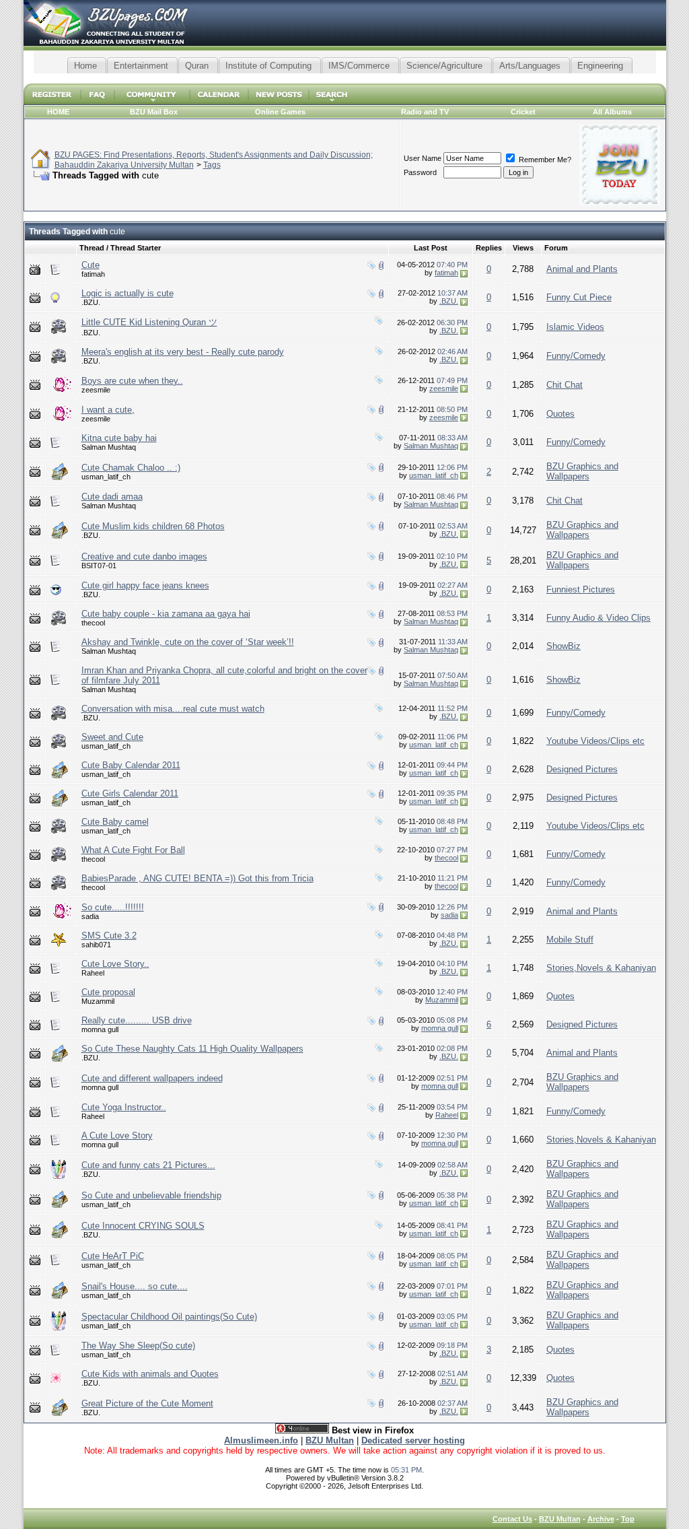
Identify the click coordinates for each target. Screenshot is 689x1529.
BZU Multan (560, 1519)
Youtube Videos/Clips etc (595, 741)
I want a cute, (108, 410)
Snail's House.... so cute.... (134, 1286)
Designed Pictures (582, 769)
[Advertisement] (344, 78)
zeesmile (95, 390)
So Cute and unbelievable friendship (151, 1195)
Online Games (280, 112)
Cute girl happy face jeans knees (145, 585)
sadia (90, 916)
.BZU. (90, 302)
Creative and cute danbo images (144, 556)
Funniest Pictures (580, 589)
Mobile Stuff (569, 940)
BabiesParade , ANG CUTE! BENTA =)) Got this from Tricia (197, 878)
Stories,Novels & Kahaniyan (601, 968)
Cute (90, 265)
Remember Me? (544, 160)
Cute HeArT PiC (112, 1256)
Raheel (92, 973)
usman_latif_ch (106, 477)
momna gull (99, 1029)
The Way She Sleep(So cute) (138, 1345)
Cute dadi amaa (112, 496)
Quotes (560, 414)
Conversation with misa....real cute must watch (172, 709)
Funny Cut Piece (579, 297)
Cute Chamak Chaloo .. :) (130, 468)
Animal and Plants (582, 269)
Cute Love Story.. (115, 964)
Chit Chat (564, 385)
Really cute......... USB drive (136, 1020)
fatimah (93, 274)
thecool (93, 623)
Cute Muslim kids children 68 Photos (153, 526)
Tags (212, 165)
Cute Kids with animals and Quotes (150, 1374)
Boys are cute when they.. (132, 381)
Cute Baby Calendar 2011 (130, 765)
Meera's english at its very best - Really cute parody (182, 352)
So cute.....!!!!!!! (112, 907)
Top (627, 1519)
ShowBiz (563, 646)
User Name (422, 158)
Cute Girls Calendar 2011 (129, 793)
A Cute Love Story (117, 1135)
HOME (58, 112)
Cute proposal (108, 992)
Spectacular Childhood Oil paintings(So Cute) (169, 1317)
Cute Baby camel (115, 822)
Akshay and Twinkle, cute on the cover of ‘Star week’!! (187, 642)
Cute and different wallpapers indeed (152, 1078)
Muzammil (97, 1001)
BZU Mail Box (154, 112)
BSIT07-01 (98, 566)
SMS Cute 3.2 (109, 935)
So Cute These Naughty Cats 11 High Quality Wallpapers (192, 1049)
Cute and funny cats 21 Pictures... (148, 1165)
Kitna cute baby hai (119, 438)
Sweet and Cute (112, 737)
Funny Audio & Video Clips (598, 618)
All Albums (612, 112)
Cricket (523, 112)
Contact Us (512, 1519)
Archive (600, 1519)
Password (420, 172)
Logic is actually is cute (127, 293)
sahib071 (96, 945)
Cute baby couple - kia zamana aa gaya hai (165, 614)
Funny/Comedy (576, 356)
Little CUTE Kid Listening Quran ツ (149, 322)
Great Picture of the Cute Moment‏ (147, 1403)
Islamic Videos (575, 327)
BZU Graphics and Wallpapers (582, 471)
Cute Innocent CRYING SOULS (143, 1226)
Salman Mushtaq (108, 447)
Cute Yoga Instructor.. (123, 1107)
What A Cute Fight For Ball (133, 850)
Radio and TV (425, 112)
